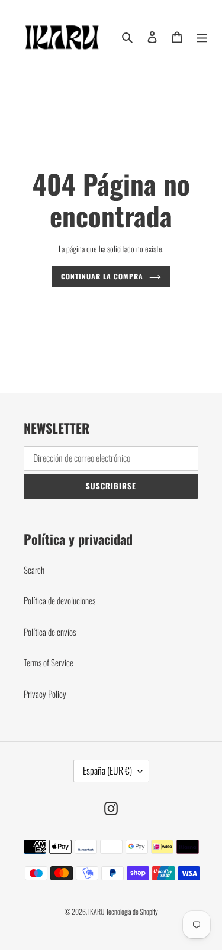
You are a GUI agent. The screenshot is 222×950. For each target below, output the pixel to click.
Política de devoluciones (59, 600)
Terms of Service (48, 662)
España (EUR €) (107, 770)
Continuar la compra (102, 276)
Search (34, 569)
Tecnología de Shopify (132, 911)
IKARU (96, 911)
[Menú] (201, 37)
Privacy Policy (45, 693)
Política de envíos (50, 631)
